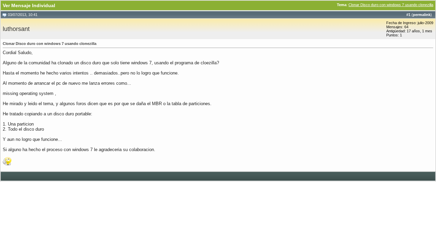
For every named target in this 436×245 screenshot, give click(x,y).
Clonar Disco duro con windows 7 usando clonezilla (390, 5)
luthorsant (16, 29)
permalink (422, 15)
